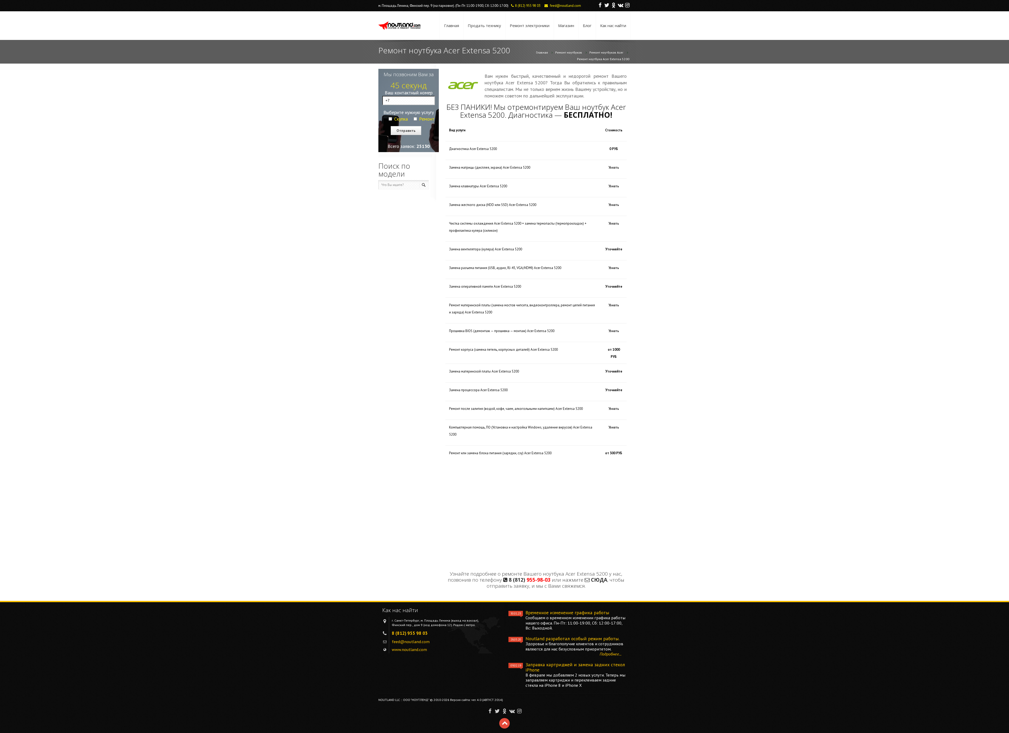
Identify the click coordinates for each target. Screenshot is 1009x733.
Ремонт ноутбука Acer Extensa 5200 (603, 59)
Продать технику (484, 25)
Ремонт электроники (529, 25)
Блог (587, 25)
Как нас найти (613, 25)
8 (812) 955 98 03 (527, 5)
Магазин (566, 25)
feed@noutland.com (565, 5)
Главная (451, 25)
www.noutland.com (409, 649)
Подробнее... (610, 654)
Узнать (614, 167)
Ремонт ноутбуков (568, 52)
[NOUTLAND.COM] (399, 25)
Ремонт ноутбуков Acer (606, 52)
